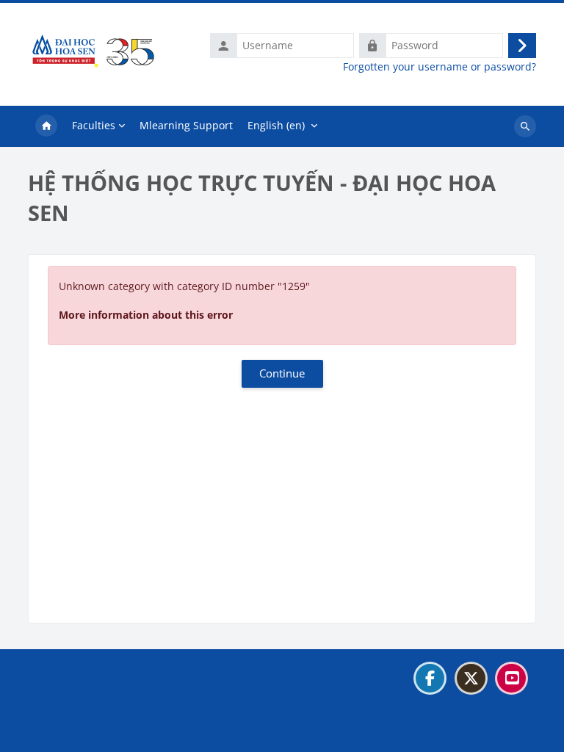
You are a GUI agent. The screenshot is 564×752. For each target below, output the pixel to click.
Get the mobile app (83, 733)
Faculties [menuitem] (93, 125)
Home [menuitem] (46, 126)
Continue (282, 373)
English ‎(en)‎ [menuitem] (276, 125)
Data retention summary (96, 714)
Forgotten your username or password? (439, 66)
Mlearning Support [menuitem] (186, 125)
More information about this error (146, 315)
